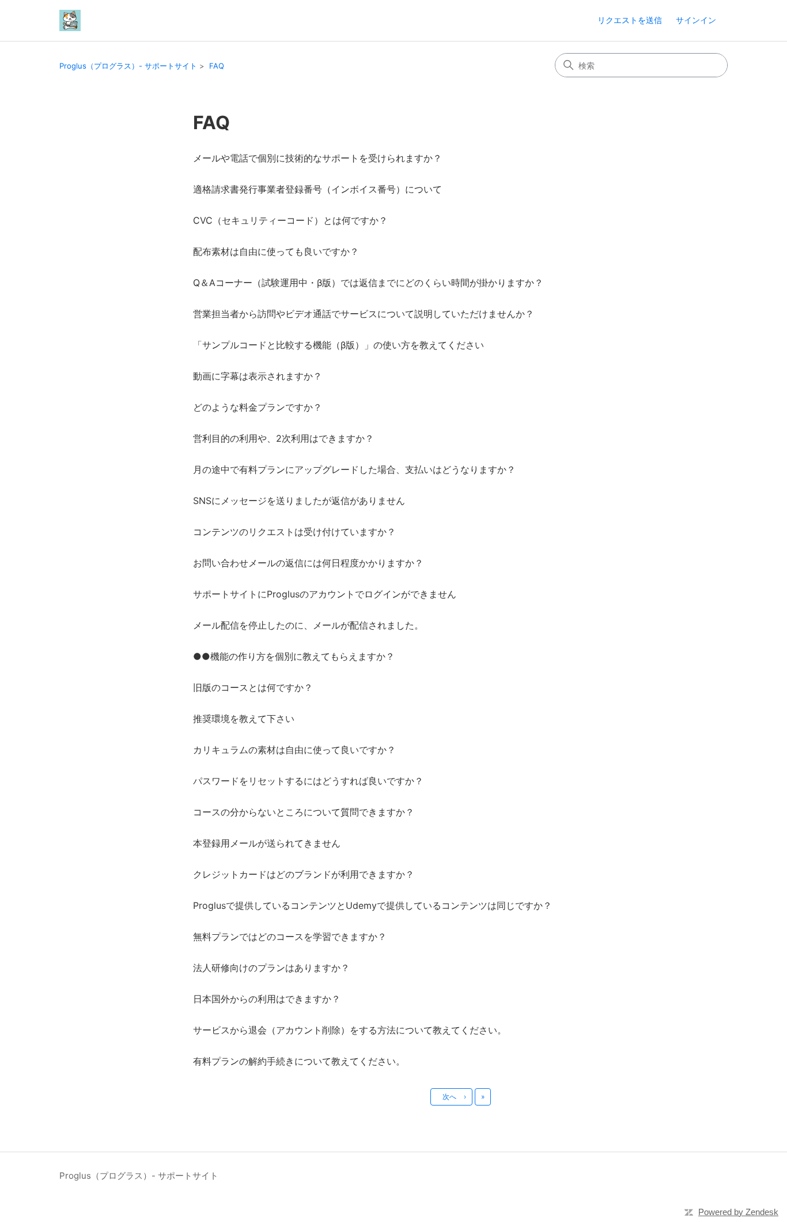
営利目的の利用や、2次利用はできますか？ (283, 438)
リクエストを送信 (629, 20)
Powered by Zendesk (738, 1212)
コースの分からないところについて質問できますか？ (303, 812)
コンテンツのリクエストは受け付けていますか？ (294, 531)
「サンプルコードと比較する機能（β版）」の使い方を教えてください (338, 345)
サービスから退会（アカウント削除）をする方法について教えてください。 (349, 1030)
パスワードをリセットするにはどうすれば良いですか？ (308, 781)
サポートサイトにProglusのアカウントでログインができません (324, 594)
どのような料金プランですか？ (257, 407)
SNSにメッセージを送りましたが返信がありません (299, 500)
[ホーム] (70, 20)
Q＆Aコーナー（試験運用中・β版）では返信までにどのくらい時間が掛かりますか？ (368, 282)
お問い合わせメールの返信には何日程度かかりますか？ (308, 563)
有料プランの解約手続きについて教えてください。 (299, 1061)
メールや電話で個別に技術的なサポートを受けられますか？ (317, 158)
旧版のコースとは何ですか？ (253, 687)
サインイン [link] (696, 20)
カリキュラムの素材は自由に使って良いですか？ (294, 749)
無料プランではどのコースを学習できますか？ (290, 936)
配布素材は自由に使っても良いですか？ (276, 251)
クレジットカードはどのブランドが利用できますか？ (303, 874)
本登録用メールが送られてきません (266, 843)
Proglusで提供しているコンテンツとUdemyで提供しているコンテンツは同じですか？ (372, 905)
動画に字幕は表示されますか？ (257, 376)
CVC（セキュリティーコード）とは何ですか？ (290, 220)
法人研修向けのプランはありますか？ (271, 967)
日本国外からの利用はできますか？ (266, 999)
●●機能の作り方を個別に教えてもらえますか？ (294, 656)
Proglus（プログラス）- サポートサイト (128, 65)
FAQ (216, 65)
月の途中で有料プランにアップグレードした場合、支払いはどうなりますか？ (354, 469)
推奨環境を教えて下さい (243, 718)
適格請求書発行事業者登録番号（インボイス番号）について (317, 189)
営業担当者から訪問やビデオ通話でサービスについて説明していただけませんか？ (363, 313)
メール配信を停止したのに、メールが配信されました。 (308, 625)
